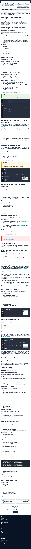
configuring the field (22, 268)
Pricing (2, 534)
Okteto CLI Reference (4, 522)
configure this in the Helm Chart (20, 363)
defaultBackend (14, 277)
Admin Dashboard (18, 360)
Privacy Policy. (12, 5)
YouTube (2, 532)
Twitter (2, 541)
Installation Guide (3, 518)
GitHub (2, 531)
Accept (20, 7)
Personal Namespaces (4, 124)
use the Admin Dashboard (6, 336)
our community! (21, 509)
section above (23, 455)
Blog (2, 528)
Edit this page (4, 496)
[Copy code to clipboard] (28, 461)
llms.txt (2, 535)
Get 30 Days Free (4, 543)
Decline (26, 7)
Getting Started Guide (4, 519)
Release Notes (3, 523)
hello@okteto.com (4, 540)
